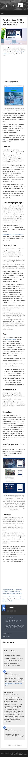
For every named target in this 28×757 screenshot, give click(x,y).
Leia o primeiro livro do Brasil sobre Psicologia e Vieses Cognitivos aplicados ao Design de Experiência (12, 591)
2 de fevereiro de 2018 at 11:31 (11, 652)
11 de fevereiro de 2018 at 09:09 (13, 730)
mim (4, 139)
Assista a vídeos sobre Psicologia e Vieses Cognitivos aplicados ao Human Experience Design (13, 599)
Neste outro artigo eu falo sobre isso (13, 234)
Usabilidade (8, 627)
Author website (11, 611)
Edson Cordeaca (9, 692)
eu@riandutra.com (15, 611)
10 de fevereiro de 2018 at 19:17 (12, 694)
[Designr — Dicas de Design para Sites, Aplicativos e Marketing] (14, 5)
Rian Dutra (8, 673)
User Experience (13, 621)
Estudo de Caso (20, 625)
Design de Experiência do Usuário (13, 624)
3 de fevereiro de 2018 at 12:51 (12, 674)
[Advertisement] (14, 68)
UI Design (20, 626)
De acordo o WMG (11, 339)
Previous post (8, 633)
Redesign (15, 626)
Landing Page (8, 626)
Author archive (8, 611)
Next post (7, 636)
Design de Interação (10, 620)
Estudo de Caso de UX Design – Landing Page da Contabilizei (13, 22)
